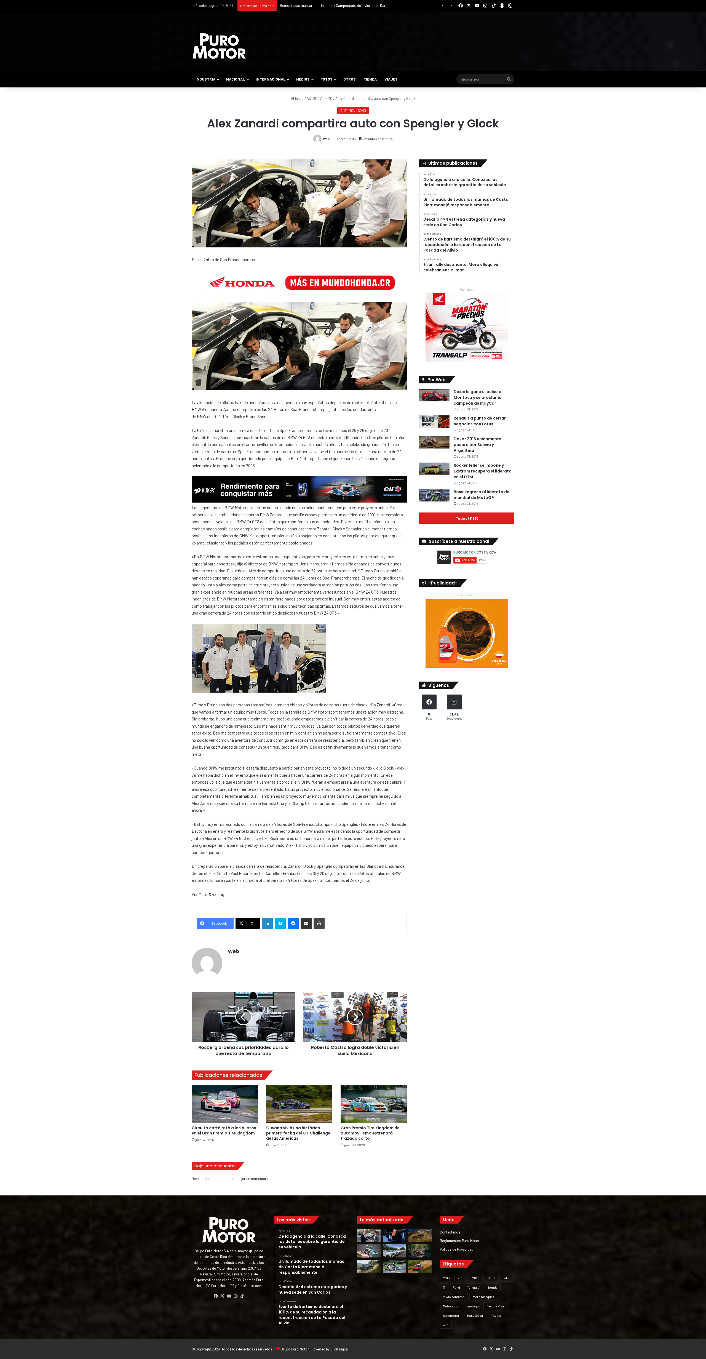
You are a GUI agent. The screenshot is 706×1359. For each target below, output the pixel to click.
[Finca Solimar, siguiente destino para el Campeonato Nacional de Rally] (420, 1266)
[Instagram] (235, 1296)
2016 (461, 1278)
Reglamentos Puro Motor (460, 1240)
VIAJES (391, 79)
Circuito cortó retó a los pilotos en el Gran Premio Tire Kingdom (224, 1130)
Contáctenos (450, 1232)
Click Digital (339, 1349)
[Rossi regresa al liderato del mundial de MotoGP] (434, 495)
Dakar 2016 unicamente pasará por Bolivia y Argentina (477, 444)
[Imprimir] (319, 923)
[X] (222, 1296)
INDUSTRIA (205, 79)
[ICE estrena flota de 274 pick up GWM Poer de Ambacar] (394, 1250)
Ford (456, 1287)
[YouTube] (229, 1296)
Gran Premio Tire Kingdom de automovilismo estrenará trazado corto (370, 1133)
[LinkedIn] (267, 923)
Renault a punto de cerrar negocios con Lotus (480, 421)
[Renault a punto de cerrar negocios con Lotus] (434, 421)
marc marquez (483, 1297)
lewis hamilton (454, 1297)
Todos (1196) (467, 518)
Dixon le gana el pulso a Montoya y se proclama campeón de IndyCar (478, 397)
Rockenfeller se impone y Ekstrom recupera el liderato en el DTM (483, 471)
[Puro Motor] (219, 46)
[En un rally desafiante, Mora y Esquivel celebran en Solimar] (420, 1250)
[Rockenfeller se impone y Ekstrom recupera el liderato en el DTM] (434, 469)
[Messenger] (293, 923)
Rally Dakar (475, 1315)
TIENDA (370, 79)
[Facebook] (215, 1296)
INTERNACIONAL (270, 79)
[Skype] (280, 923)
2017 (475, 1278)
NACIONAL (235, 79)
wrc (446, 1325)
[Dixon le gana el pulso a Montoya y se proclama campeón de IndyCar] (434, 395)
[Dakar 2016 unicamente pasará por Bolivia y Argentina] (434, 442)
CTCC (490, 1278)
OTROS (349, 79)
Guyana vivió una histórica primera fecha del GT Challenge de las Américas (298, 1133)
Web (326, 139)
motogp (473, 1306)
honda (493, 1287)
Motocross (451, 1306)
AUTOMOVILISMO (319, 98)
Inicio (299, 98)
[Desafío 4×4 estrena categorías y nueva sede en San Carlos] (420, 1235)
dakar (506, 1278)
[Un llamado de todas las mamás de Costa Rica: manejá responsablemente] (394, 1235)
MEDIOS (303, 79)
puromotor (451, 1315)
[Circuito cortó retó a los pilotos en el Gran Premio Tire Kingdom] (225, 1104)
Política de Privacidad (456, 1249)
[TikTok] (242, 1296)
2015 (446, 1278)
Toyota (496, 1315)
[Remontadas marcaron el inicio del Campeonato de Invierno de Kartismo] (394, 1266)
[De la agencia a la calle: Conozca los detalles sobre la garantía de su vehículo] (369, 1235)
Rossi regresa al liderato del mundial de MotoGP (482, 494)
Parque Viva (495, 1306)
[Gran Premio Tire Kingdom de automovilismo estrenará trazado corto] (374, 1104)
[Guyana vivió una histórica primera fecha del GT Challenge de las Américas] (299, 1104)
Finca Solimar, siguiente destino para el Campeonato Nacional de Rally (335, 5)
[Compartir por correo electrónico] (306, 923)
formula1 (474, 1287)
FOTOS (326, 79)
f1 (444, 1287)
